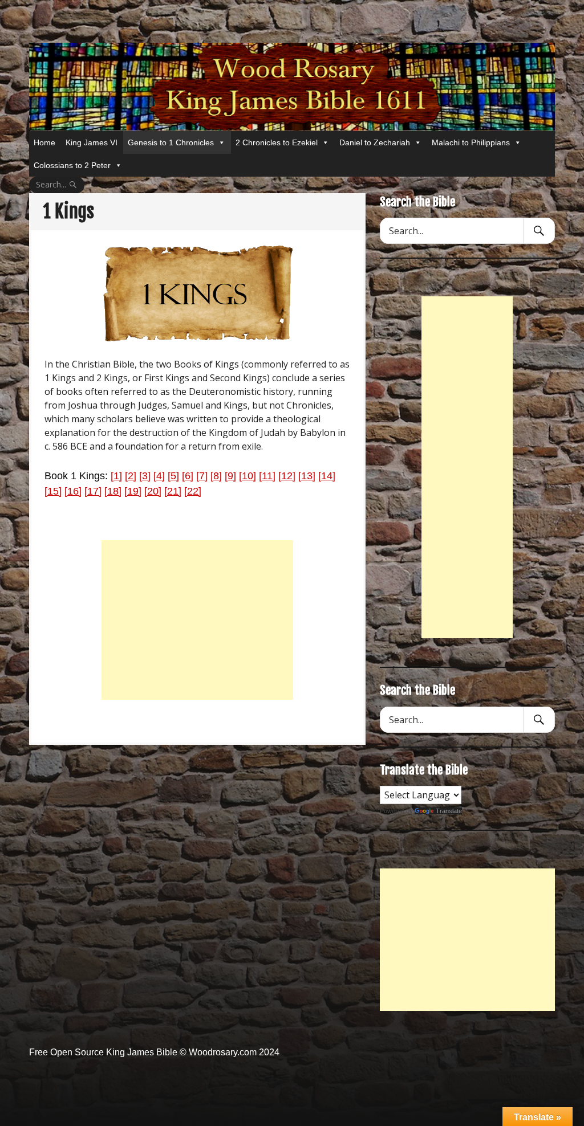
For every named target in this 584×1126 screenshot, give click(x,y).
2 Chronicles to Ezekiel (277, 142)
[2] (130, 476)
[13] (306, 476)
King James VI (91, 142)
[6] (187, 476)
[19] (132, 491)
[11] (267, 476)
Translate (449, 810)
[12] (286, 476)
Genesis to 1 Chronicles (171, 142)
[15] (53, 491)
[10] (247, 476)
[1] (116, 476)
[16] (73, 491)
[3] (145, 476)
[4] (159, 476)
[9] (230, 476)
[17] (93, 491)
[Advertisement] (197, 620)
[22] (192, 491)
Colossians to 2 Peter (72, 165)
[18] (112, 491)
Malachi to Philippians (471, 142)
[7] (202, 476)
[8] (216, 476)
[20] (152, 491)
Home (44, 142)
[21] (172, 491)
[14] (326, 476)
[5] (173, 476)
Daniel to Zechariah (374, 142)
